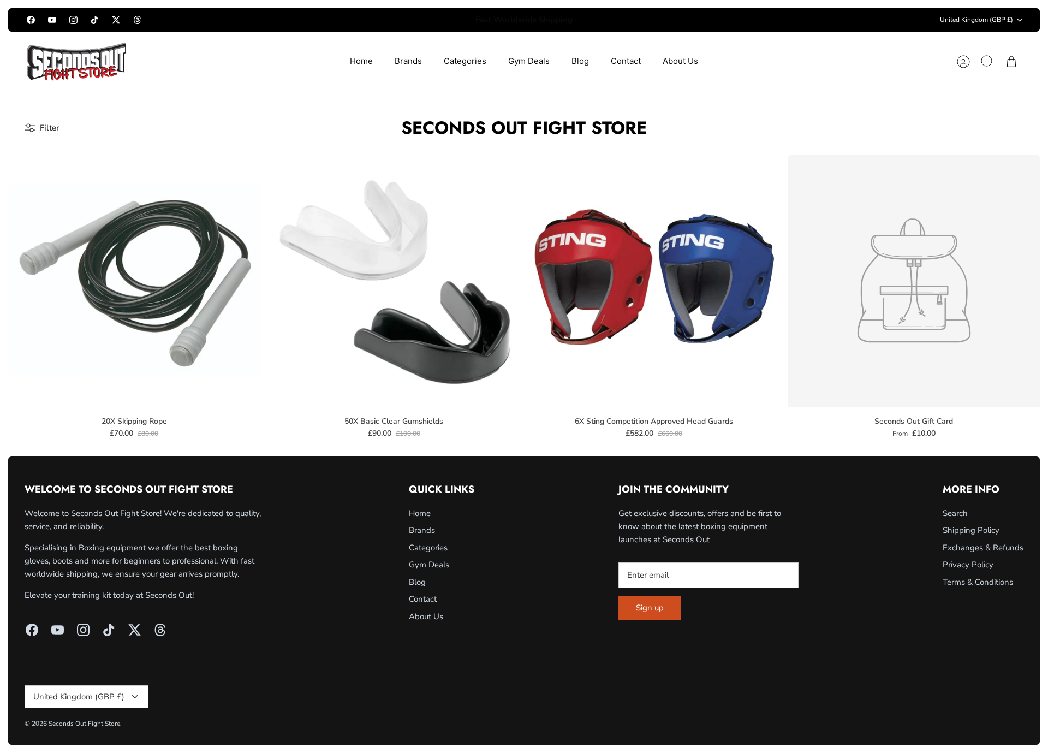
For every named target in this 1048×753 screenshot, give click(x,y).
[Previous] (361, 20)
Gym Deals (529, 61)
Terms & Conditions (978, 582)
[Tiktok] (94, 20)
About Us (680, 61)
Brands (408, 61)
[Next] (686, 20)
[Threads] (137, 20)
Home (361, 61)
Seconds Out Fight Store (84, 723)
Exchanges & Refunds (983, 547)
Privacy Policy (968, 564)
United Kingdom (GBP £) (976, 19)
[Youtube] (52, 20)
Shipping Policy (971, 530)
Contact (626, 61)
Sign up (650, 607)
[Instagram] (73, 20)
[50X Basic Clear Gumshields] (394, 280)
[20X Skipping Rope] (134, 280)
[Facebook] (30, 20)
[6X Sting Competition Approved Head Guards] (654, 280)
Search (955, 513)
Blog (580, 61)
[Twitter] (116, 20)
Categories (465, 61)
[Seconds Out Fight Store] (76, 61)
